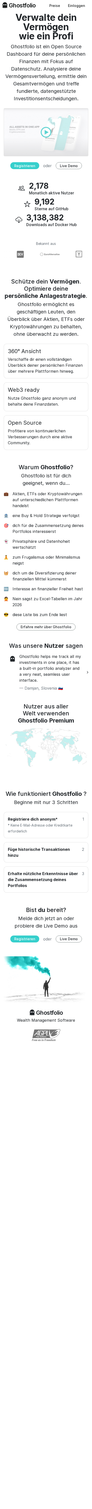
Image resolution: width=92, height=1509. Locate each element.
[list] (46, 672)
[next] (87, 672)
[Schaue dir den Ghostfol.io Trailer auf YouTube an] (46, 131)
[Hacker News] (76, 254)
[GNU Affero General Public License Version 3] (46, 1035)
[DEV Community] (17, 254)
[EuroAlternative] (46, 254)
